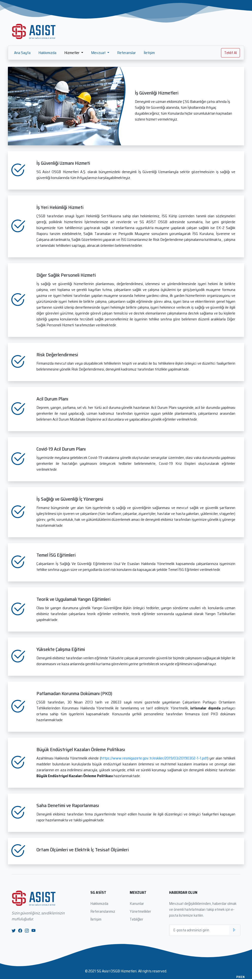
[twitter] (14, 931)
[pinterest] (34, 931)
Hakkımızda (47, 53)
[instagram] (27, 931)
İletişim (149, 53)
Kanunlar (137, 903)
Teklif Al (230, 53)
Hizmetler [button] (72, 53)
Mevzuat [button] (98, 53)
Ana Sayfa (22, 53)
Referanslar (126, 53)
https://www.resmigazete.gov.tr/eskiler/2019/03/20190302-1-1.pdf (154, 758)
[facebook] (20, 931)
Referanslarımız (102, 911)
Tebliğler (136, 919)
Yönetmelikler (140, 911)
